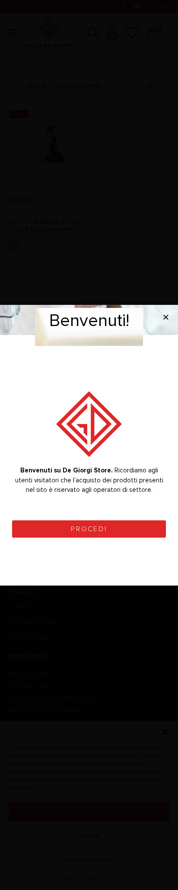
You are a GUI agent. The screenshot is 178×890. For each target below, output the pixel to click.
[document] (89, 445)
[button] (165, 317)
